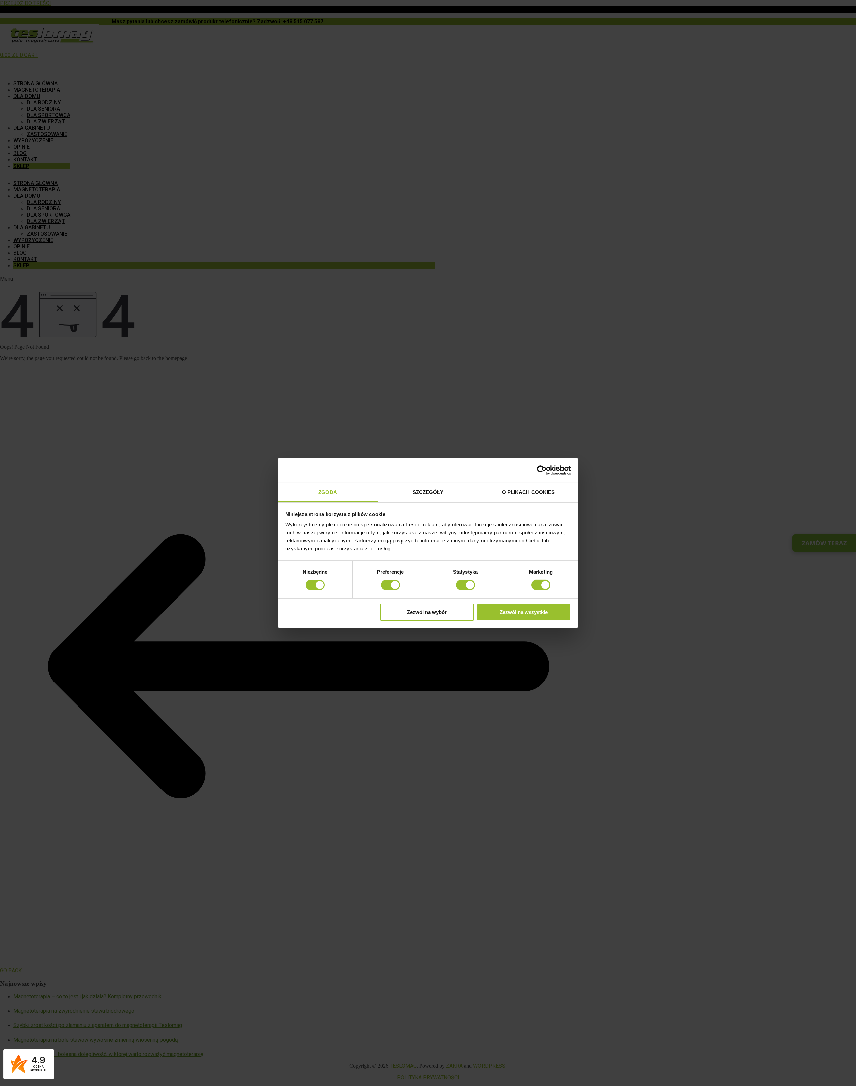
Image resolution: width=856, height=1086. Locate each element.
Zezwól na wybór (427, 612)
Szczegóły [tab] (428, 492)
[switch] (390, 585)
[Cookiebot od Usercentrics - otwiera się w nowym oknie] (542, 470)
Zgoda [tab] (327, 492)
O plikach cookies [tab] (528, 492)
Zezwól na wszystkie (524, 612)
